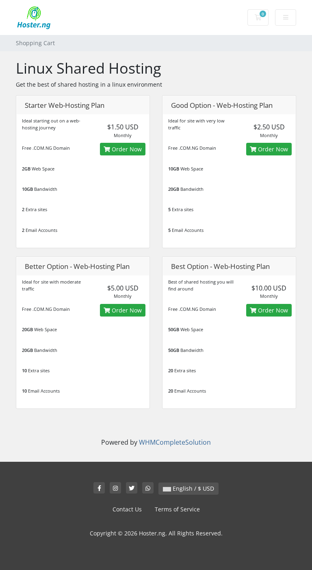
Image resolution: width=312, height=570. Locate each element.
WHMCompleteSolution (175, 442)
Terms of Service (177, 509)
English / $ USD (192, 488)
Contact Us (127, 509)
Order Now (126, 149)
